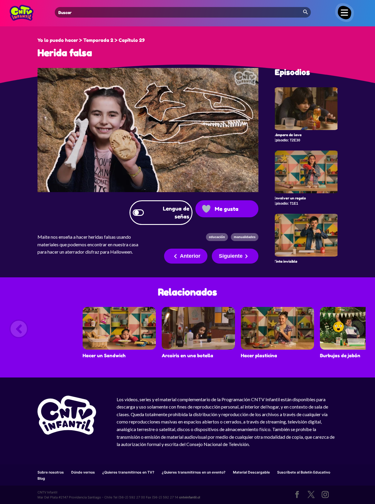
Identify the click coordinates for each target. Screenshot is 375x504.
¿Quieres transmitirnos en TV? (128, 472)
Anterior (190, 256)
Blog (41, 478)
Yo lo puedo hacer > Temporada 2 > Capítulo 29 (91, 40)
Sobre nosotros (51, 472)
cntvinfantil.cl (189, 497)
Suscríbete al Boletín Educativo (303, 472)
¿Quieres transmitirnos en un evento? (194, 472)
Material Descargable (251, 472)
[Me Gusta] (206, 208)
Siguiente (231, 256)
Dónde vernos (83, 472)
